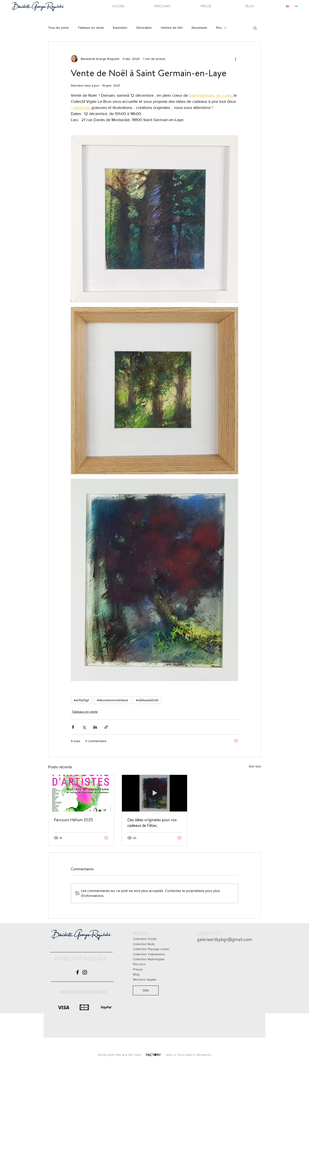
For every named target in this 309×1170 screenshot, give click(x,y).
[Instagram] (85, 972)
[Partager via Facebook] (73, 727)
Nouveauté (199, 27)
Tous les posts (58, 27)
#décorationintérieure (112, 700)
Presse (138, 969)
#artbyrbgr (81, 700)
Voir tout (255, 766)
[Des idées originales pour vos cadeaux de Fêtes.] (154, 793)
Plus (219, 27)
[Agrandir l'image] (154, 218)
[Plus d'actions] (235, 58)
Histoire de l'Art (172, 27)
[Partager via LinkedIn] (95, 727)
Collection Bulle (144, 944)
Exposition (120, 27)
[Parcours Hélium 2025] (81, 793)
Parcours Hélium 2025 (73, 820)
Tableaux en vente (91, 27)
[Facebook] (77, 972)
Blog (136, 974)
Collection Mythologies (149, 959)
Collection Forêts (145, 939)
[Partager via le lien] (106, 727)
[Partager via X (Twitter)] (84, 727)
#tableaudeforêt (147, 700)
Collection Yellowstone (149, 954)
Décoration (144, 27)
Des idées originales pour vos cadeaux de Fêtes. (152, 822)
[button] (255, 28)
